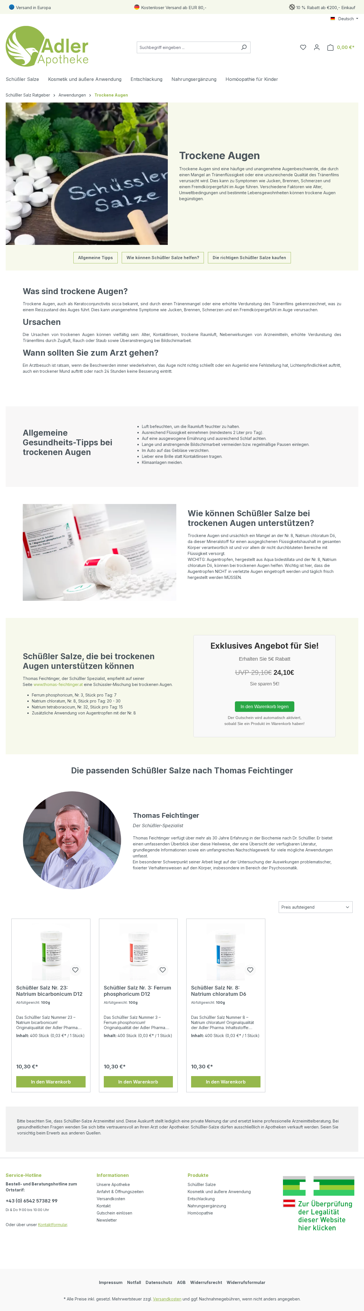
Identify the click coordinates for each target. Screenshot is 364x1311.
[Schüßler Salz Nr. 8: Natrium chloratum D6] (225, 951)
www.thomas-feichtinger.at (58, 684)
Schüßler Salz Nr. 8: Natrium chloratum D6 (218, 991)
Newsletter (107, 1220)
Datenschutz (159, 1282)
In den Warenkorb (51, 1082)
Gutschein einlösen (114, 1212)
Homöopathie (200, 1212)
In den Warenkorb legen (265, 706)
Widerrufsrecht (206, 1282)
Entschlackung (201, 1198)
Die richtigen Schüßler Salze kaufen (249, 257)
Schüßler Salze (202, 1184)
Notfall (134, 1282)
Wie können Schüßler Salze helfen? (162, 257)
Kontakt (104, 1205)
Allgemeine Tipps (95, 257)
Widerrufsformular (246, 1282)
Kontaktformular (52, 1224)
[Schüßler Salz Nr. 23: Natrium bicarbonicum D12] (51, 951)
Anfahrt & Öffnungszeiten (120, 1191)
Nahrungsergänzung (207, 1205)
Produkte (198, 1175)
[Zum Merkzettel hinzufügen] (75, 970)
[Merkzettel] (303, 47)
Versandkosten (111, 1198)
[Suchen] (244, 47)
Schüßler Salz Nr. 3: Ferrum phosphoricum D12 (137, 991)
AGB (181, 1282)
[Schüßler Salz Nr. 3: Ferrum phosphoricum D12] (138, 951)
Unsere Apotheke (113, 1184)
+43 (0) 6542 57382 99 (31, 1201)
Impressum (111, 1282)
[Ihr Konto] (317, 47)
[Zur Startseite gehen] (48, 46)
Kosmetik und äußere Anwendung (219, 1191)
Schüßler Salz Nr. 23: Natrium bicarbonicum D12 (49, 991)
